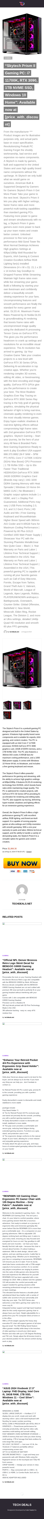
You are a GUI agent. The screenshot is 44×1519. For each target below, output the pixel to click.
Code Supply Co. (31, 1510)
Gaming (8, 58)
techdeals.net (22, 903)
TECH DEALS (22, 1504)
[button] (3, 3)
